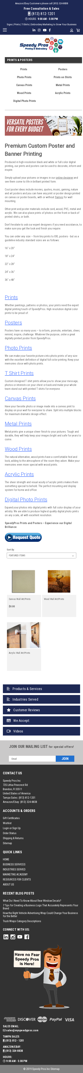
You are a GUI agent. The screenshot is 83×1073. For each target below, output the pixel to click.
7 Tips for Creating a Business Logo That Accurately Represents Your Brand (40, 907)
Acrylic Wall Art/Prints (19, 653)
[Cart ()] (78, 30)
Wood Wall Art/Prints (54, 599)
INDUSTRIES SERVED (14, 869)
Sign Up (16, 828)
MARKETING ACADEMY (15, 874)
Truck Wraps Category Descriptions (22, 921)
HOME (6, 859)
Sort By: (10, 549)
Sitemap (7, 843)
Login (6, 828)
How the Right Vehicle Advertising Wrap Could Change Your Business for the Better (40, 915)
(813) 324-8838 (28, 801)
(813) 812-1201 (42, 13)
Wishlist (7, 823)
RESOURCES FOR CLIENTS (17, 879)
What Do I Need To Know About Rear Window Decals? (32, 900)
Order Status (9, 833)
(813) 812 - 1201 (14, 1040)
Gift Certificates (11, 818)
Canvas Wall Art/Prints (20, 599)
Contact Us (12, 773)
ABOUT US (8, 884)
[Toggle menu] (5, 29)
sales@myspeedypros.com (22, 1030)
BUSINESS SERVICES (14, 864)
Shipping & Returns (13, 838)
